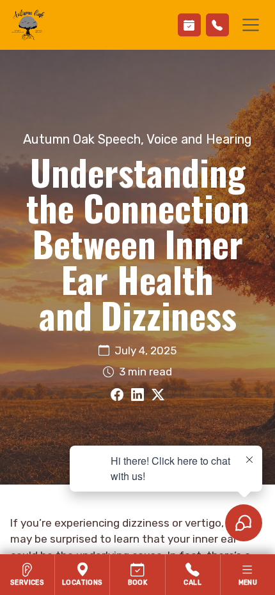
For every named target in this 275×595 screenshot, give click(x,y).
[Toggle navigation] (251, 25)
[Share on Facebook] (117, 395)
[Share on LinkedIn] (137, 395)
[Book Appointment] (189, 24)
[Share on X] (158, 395)
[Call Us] (217, 24)
